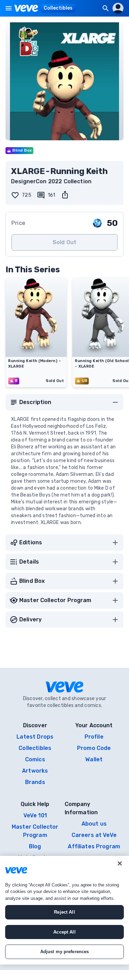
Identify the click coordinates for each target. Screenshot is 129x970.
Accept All (64, 932)
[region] (64, 910)
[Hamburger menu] (9, 8)
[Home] (26, 8)
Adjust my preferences (64, 951)
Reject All (64, 912)
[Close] (119, 863)
